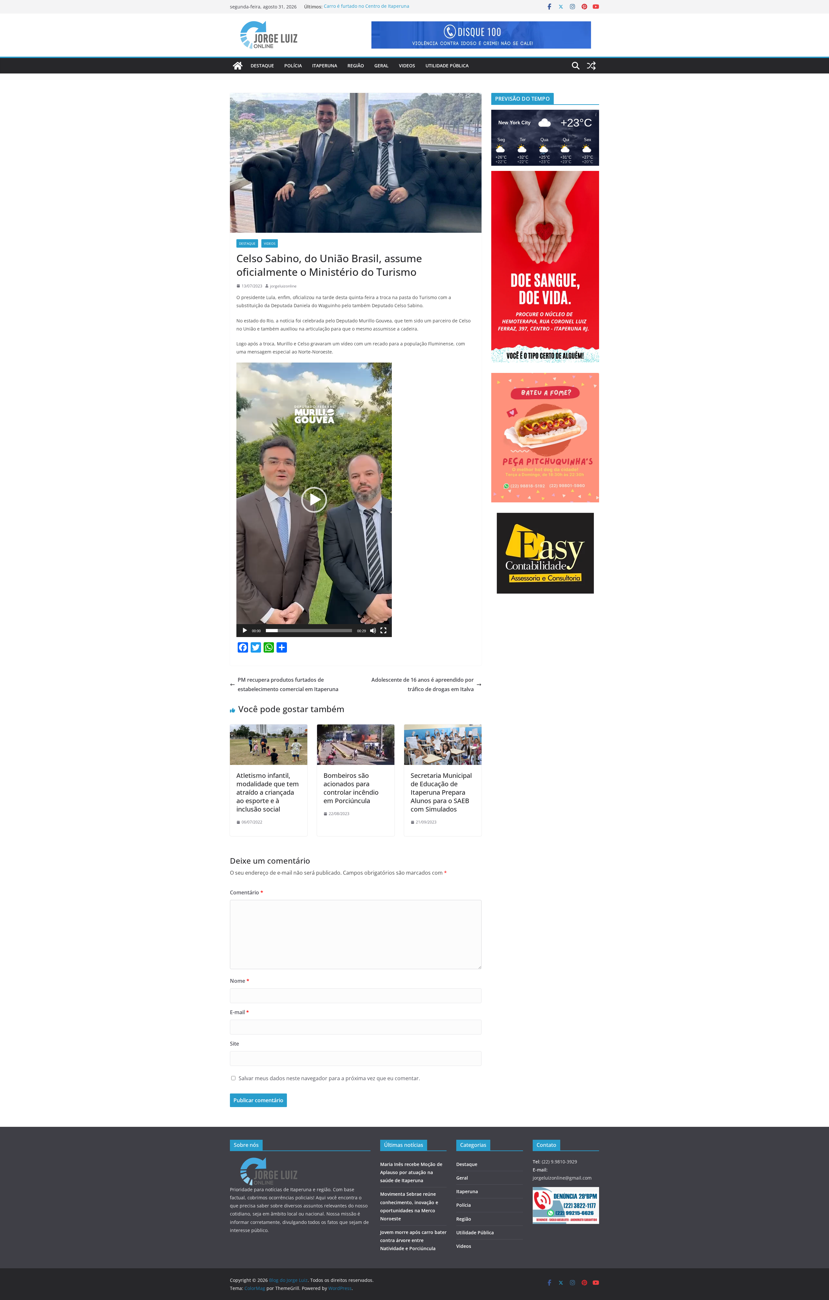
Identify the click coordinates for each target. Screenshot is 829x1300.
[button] (314, 500)
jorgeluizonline (283, 286)
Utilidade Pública (447, 65)
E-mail (239, 1012)
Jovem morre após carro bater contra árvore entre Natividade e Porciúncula (378, 6)
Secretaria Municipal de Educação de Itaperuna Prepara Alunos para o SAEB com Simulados (441, 792)
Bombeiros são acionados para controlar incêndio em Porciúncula (351, 788)
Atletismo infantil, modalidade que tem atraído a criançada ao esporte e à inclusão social (267, 792)
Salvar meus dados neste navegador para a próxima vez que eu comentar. (329, 1078)
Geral (381, 65)
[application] (314, 500)
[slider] (309, 630)
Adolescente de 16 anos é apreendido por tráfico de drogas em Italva (422, 684)
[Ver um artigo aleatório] (591, 65)
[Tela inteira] (383, 630)
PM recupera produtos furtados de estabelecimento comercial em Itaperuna (288, 684)
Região (355, 65)
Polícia (293, 65)
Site (234, 1043)
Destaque (262, 65)
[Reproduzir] (245, 630)
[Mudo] (373, 630)
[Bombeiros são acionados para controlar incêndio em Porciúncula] (355, 729)
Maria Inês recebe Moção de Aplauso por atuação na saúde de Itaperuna (411, 1172)
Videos (407, 65)
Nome (239, 980)
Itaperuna (324, 65)
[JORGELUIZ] (269, 1162)
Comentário (246, 892)
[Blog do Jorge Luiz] (237, 65)
